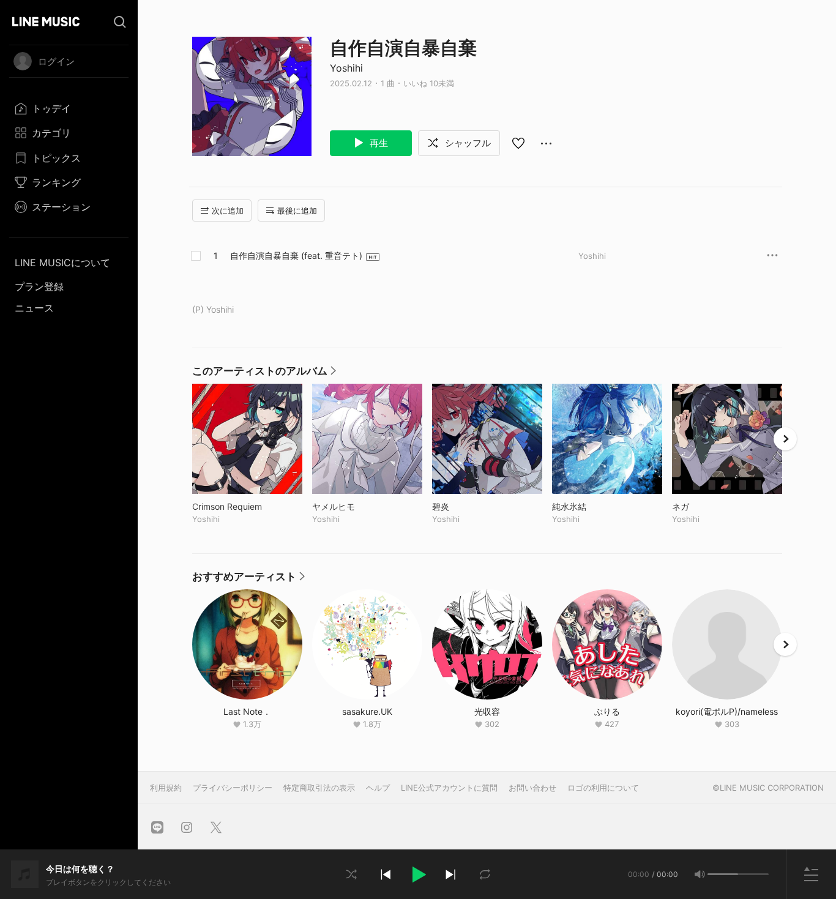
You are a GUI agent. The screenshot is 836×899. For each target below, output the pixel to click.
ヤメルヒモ (359, 506)
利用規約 (166, 788)
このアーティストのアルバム (264, 374)
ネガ (706, 506)
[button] (418, 874)
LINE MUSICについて (62, 262)
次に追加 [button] (228, 210)
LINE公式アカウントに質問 (449, 788)
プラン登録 (39, 286)
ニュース (34, 308)
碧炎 (466, 506)
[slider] (722, 874)
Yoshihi (346, 68)
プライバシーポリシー (232, 788)
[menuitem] (69, 108)
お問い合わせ (532, 788)
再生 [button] (377, 143)
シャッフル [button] (466, 143)
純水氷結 (594, 506)
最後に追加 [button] (297, 210)
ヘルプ (378, 788)
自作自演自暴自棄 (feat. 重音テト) (296, 255)
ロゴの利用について (603, 788)
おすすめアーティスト (248, 579)
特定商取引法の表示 (319, 788)
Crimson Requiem (247, 506)
